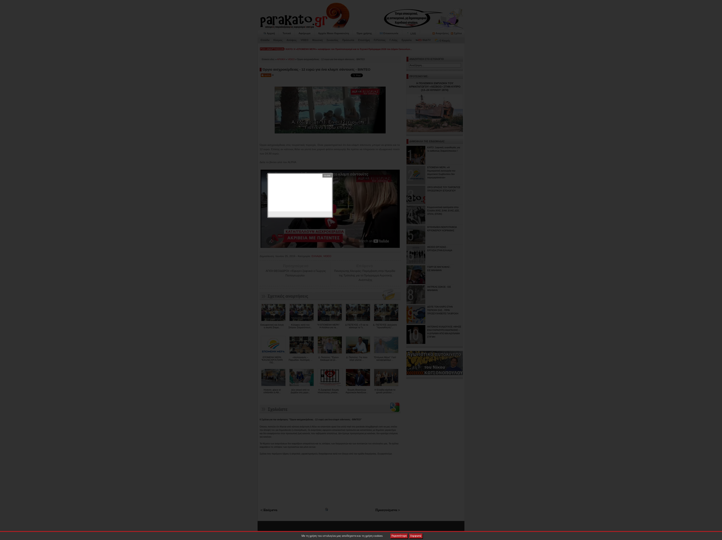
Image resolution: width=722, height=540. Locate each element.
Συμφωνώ (415, 536)
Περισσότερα (399, 536)
